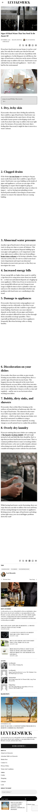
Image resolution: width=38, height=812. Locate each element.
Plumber (14, 569)
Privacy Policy (5, 766)
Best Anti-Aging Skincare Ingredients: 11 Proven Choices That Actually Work (17, 626)
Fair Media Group (30, 804)
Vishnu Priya (12, 685)
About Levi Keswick (7, 753)
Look (2, 784)
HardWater (5, 569)
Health (14, 40)
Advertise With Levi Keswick (9, 756)
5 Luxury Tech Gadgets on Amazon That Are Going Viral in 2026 (22, 633)
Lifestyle (19, 40)
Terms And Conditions (7, 769)
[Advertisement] (19, 151)
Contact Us (4, 762)
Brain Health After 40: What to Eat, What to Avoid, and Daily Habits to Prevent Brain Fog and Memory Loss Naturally (22, 651)
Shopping (3, 778)
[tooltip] (20, 45)
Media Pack (4, 759)
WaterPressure (24, 569)
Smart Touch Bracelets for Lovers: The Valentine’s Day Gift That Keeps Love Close (22, 673)
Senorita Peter (12, 677)
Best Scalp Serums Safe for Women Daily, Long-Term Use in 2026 (22, 641)
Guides (3, 775)
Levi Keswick (31, 40)
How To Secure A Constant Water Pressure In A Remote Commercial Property (18, 727)
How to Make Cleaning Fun (16, 665)
